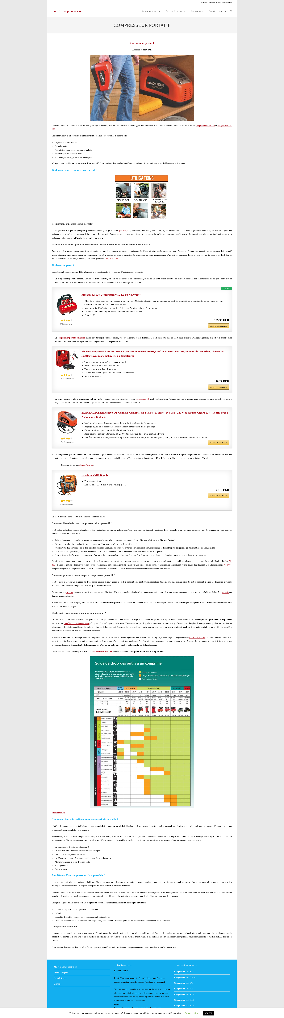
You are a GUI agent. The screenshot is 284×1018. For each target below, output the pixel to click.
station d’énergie (86, 465)
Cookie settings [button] (192, 1013)
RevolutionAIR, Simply (95, 474)
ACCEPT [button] (208, 1013)
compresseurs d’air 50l (205, 125)
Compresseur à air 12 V (184, 972)
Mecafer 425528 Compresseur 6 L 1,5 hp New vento (111, 294)
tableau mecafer (58, 813)
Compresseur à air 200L (184, 1000)
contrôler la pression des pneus (76, 623)
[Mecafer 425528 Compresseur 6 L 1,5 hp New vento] (67, 304)
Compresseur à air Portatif (185, 977)
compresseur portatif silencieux (71, 338)
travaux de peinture (197, 637)
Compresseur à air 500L (184, 1006)
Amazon (69, 592)
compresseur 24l (111, 259)
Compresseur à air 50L (183, 989)
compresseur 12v (142, 399)
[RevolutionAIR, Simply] (67, 485)
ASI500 (227, 565)
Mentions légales (61, 972)
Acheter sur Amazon (218, 326)
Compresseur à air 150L (184, 994)
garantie (225, 592)
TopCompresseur (67, 11)
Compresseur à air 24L (183, 983)
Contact (57, 984)
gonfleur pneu (124, 230)
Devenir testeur (60, 978)
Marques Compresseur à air (65, 967)
